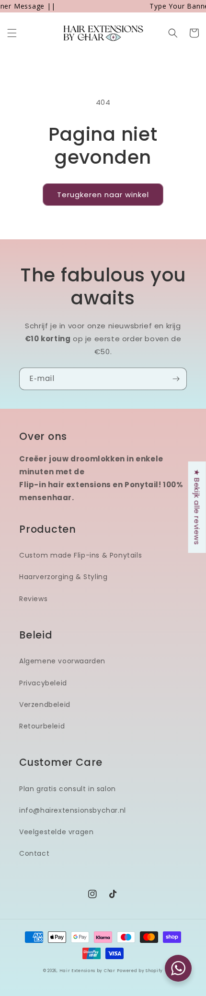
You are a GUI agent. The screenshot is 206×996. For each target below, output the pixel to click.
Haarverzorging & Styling (63, 577)
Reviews (33, 599)
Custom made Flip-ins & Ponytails (80, 555)
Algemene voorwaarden (62, 661)
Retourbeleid (42, 726)
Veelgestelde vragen (56, 832)
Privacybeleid (43, 683)
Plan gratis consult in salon (67, 789)
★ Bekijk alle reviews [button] (197, 507)
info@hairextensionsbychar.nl (72, 810)
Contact (34, 853)
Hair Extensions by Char (87, 971)
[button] (12, 33)
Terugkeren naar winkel (103, 195)
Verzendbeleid (44, 704)
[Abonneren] (175, 379)
